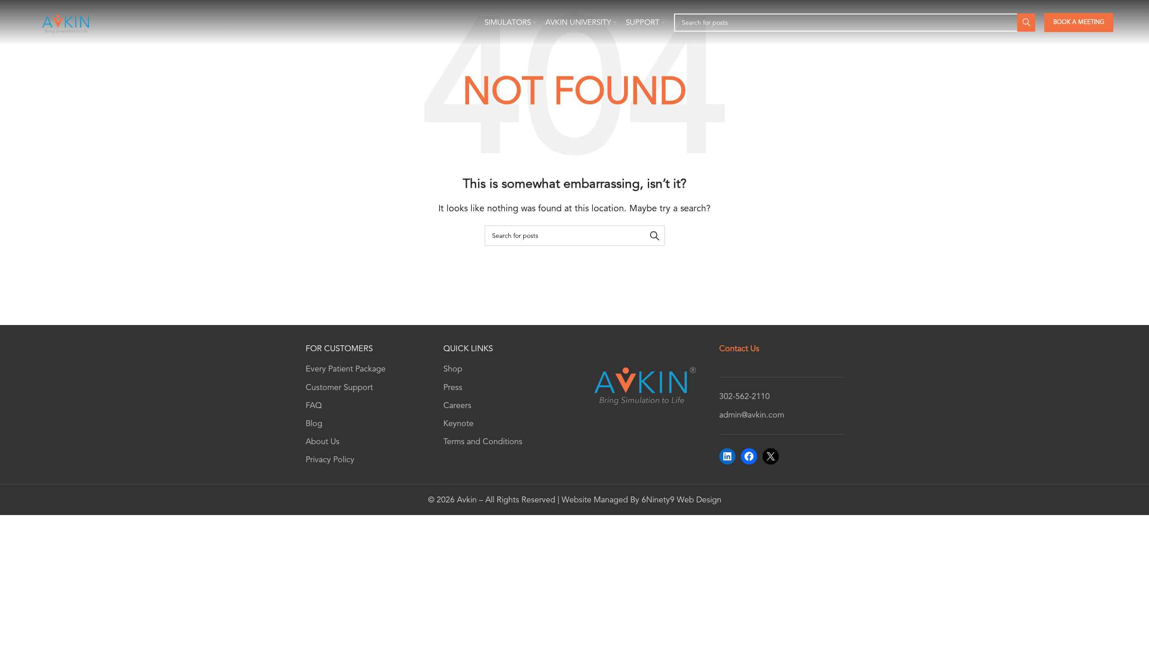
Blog (314, 423)
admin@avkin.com (751, 415)
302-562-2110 (744, 396)
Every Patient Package (346, 369)
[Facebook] (749, 456)
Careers (457, 405)
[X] (771, 456)
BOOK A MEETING (1078, 22)
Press (452, 387)
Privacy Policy (330, 459)
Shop (452, 369)
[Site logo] (67, 22)
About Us (323, 441)
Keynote (458, 423)
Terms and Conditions (482, 441)
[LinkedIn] (727, 456)
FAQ (314, 405)
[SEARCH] (1026, 23)
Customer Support (339, 387)
